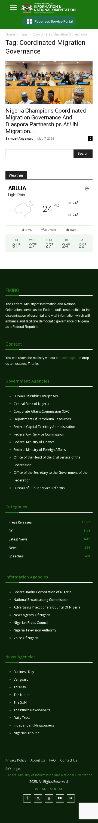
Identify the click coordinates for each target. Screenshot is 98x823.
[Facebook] (27, 798)
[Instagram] (49, 798)
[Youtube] (60, 798)
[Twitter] (38, 798)
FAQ (52, 760)
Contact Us (68, 760)
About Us (37, 760)
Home (10, 34)
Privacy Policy (15, 760)
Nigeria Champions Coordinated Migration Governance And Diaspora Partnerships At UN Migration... (45, 120)
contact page (65, 358)
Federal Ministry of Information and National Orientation (49, 775)
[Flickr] (71, 798)
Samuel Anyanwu (19, 138)
